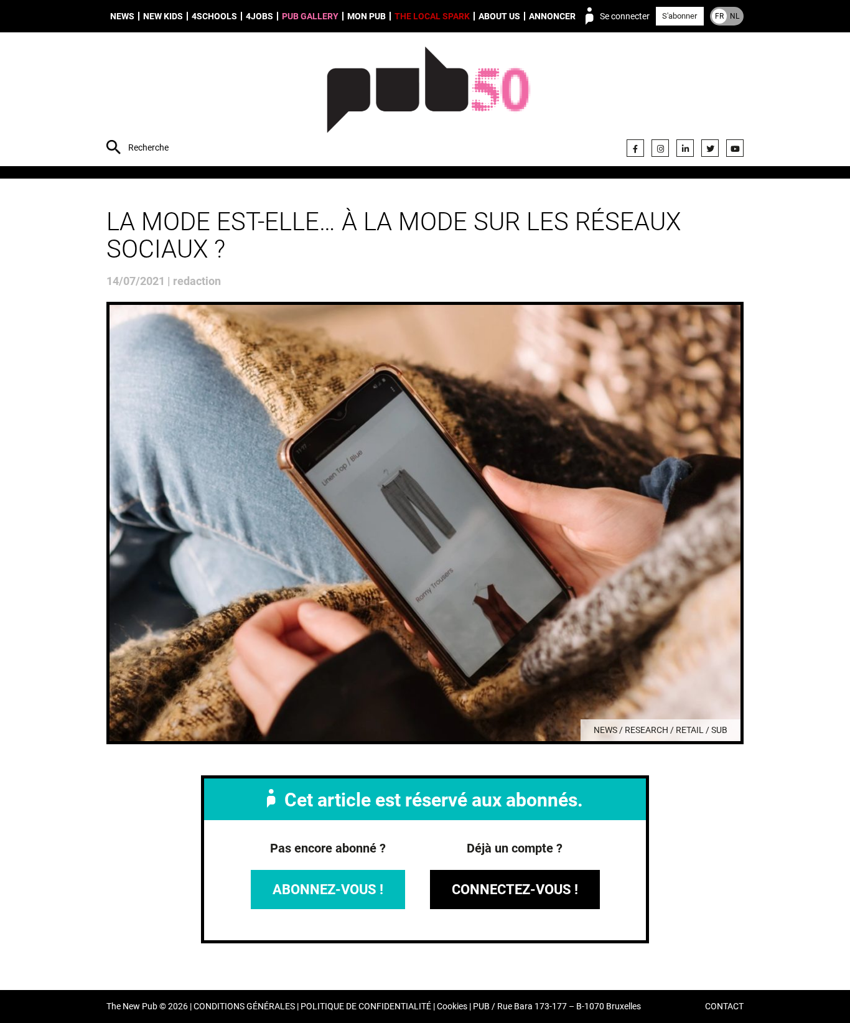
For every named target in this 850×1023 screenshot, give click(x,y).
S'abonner (679, 16)
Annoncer (552, 16)
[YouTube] (735, 148)
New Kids (163, 16)
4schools (214, 16)
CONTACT (724, 1006)
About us (499, 16)
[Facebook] (635, 148)
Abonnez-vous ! (328, 889)
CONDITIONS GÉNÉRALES (244, 1006)
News (122, 16)
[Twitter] (710, 148)
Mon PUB (366, 16)
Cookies (452, 1006)
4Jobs (259, 16)
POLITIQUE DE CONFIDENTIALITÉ (366, 1006)
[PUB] (428, 101)
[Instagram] (660, 148)
